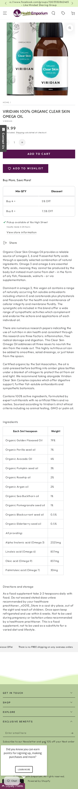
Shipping (20, 132)
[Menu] (5, 13)
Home (6, 102)
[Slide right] (72, 3)
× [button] (45, 743)
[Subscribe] (73, 733)
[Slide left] (6, 3)
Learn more (24, 769)
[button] (53, 13)
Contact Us (3, 140)
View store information (22, 232)
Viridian (7, 121)
